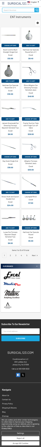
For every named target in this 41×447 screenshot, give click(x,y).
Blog (3, 412)
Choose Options (10, 45)
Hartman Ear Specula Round (31, 233)
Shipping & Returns (9, 408)
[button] (37, 23)
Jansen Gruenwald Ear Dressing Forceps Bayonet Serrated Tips (10, 125)
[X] (23, 375)
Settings (20, 433)
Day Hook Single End (10, 161)
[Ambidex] (8, 305)
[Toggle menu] (3, 3)
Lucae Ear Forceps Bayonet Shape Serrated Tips (10, 234)
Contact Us (6, 399)
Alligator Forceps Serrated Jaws (30, 162)
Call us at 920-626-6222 (20, 369)
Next (34, 255)
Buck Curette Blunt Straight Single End (10, 51)
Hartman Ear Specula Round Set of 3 (31, 51)
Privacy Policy (7, 403)
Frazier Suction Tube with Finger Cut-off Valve (31, 125)
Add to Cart (30, 45)
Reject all (20, 438)
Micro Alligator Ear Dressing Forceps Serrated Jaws (31, 87)
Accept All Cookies (20, 443)
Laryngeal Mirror (31, 196)
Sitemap (5, 416)
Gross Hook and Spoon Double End (10, 197)
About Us (5, 395)
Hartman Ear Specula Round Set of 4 (10, 86)
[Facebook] (18, 375)
